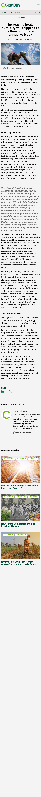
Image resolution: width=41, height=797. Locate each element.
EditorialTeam (16, 39)
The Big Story (33, 496)
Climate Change (21, 496)
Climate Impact (20, 17)
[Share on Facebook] (18, 391)
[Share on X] (10, 391)
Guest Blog (33, 458)
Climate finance (8, 458)
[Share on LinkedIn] (2, 391)
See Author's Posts (23, 433)
